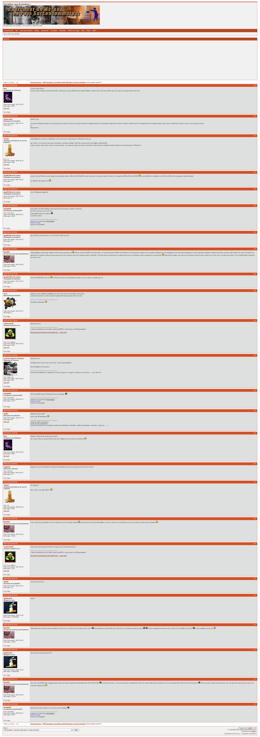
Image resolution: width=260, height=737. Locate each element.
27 (17, 82)
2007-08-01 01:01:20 (10, 116)
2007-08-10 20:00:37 (10, 189)
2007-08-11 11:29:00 (10, 232)
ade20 (6, 582)
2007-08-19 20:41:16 (10, 390)
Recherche (44, 30)
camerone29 (8, 324)
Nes (5, 89)
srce (5, 294)
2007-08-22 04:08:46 (10, 482)
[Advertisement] (85, 60)
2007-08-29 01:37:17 (10, 679)
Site (16, 30)
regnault (7, 467)
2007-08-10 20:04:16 (10, 205)
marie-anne (8, 119)
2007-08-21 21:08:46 (10, 433)
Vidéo (94, 30)
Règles (37, 30)
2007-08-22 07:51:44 (10, 543)
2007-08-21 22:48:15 (10, 464)
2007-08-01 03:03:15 (10, 135)
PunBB (249, 728)
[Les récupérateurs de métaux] (52, 24)
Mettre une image (73, 30)
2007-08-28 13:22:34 (10, 578)
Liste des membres (26, 30)
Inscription (54, 30)
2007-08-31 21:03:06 (10, 704)
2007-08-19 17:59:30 (10, 355)
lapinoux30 (8, 598)
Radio (88, 30)
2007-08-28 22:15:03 (10, 595)
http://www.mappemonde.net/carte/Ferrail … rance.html (48, 332)
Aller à (6, 728)
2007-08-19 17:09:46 (10, 320)
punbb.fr (253, 731)
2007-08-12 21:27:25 (10, 274)
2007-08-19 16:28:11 (10, 290)
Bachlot (7, 252)
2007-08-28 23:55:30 (10, 649)
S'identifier (62, 30)
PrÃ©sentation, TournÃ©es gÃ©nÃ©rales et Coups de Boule (64, 82)
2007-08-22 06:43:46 (10, 518)
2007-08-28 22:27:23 (10, 624)
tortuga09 (7, 209)
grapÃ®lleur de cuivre (12, 175)
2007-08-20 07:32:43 (10, 410)
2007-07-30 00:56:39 (10, 85)
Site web (6, 108)
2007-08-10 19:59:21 (10, 172)
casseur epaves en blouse (14, 358)
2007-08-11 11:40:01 (10, 249)
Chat (82, 30)
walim (6, 414)
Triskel (6, 139)
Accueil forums (8, 30)
